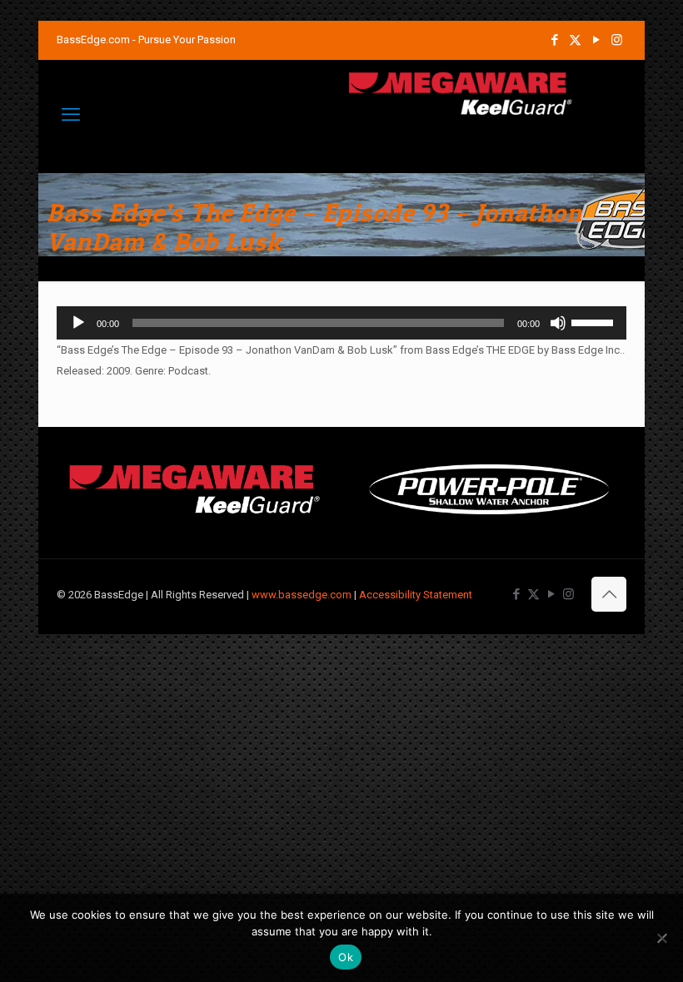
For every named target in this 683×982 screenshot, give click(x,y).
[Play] (78, 323)
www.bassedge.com (301, 594)
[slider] (594, 321)
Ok (345, 957)
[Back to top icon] (608, 594)
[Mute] (558, 323)
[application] (341, 323)
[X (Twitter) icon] (575, 39)
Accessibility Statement (415, 594)
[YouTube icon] (596, 39)
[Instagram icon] (617, 39)
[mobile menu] (71, 115)
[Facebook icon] (554, 39)
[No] (662, 938)
